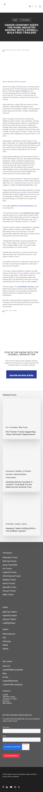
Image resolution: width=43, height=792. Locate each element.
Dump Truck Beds (10, 565)
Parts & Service (9, 634)
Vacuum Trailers (9, 619)
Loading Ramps (9, 623)
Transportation (11, 477)
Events (5, 677)
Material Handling (20, 474)
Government (10, 471)
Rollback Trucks (9, 580)
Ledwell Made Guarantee (13, 670)
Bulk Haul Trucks (9, 561)
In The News (25, 20)
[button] (40, 6)
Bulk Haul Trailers (10, 612)
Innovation (9, 474)
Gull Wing (18, 471)
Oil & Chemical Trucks (12, 576)
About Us (6, 666)
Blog (4, 673)
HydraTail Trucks (9, 572)
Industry (18, 524)
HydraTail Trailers (10, 615)
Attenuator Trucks (10, 557)
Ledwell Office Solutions (13, 684)
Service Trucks (9, 583)
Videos (5, 649)
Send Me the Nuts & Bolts (21, 375)
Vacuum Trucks (9, 591)
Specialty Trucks (9, 587)
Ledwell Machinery (10, 681)
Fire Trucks (7, 568)
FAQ (4, 637)
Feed (15, 20)
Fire (7, 427)
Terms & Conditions (13, 776)
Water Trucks (23, 427)
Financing (7, 641)
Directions (6, 701)
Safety (5, 645)
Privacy (5, 776)
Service (24, 524)
